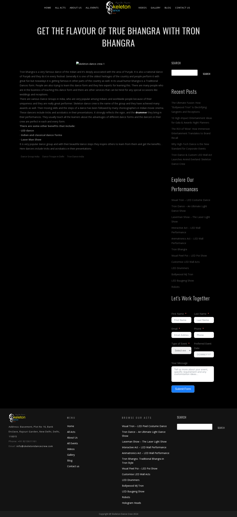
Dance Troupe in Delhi (53, 156)
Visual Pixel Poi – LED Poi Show (189, 255)
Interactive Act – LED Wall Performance (144, 447)
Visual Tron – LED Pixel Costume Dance (144, 426)
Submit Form (183, 388)
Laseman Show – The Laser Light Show (144, 441)
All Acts (71, 431)
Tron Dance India (75, 156)
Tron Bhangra (179, 249)
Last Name (200, 313)
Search (176, 63)
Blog (168, 7)
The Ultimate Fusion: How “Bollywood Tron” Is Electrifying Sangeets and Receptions (189, 107)
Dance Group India (30, 156)
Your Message (179, 363)
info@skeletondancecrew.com (34, 446)
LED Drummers (180, 268)
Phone (197, 328)
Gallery (155, 7)
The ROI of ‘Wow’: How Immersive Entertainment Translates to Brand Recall (190, 133)
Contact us (182, 7)
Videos (142, 7)
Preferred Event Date (202, 346)
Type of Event (179, 343)
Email (174, 328)
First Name (177, 313)
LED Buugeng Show (182, 280)
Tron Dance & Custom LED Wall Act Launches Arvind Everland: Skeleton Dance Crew (191, 159)
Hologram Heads (131, 502)
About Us (76, 7)
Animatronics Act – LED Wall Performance (145, 453)
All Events (92, 7)
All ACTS (60, 7)
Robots (175, 286)
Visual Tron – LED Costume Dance (190, 200)
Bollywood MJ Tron (182, 274)
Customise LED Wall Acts (185, 261)
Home (47, 7)
